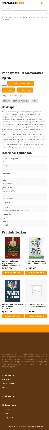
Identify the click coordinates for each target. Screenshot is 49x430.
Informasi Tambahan (21, 101)
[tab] (6, 101)
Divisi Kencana (14, 17)
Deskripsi (6, 101)
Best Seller (6, 379)
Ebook (9, 90)
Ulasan (34, 101)
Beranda (5, 17)
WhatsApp (26, 90)
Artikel (4, 387)
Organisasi (9, 417)
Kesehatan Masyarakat (27, 17)
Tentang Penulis (8, 383)
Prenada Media (23, 426)
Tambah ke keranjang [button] (12, 273)
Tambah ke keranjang (20, 83)
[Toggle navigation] (45, 3)
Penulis (7, 413)
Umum (7, 409)
